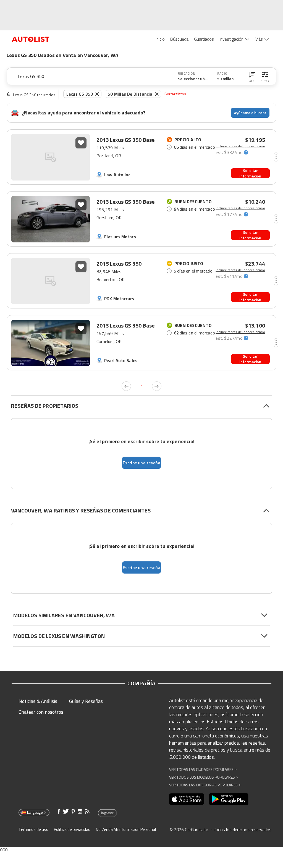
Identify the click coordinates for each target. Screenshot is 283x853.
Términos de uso (33, 829)
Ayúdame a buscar (250, 113)
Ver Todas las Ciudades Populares (203, 769)
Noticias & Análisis (38, 701)
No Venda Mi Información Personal (126, 829)
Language (35, 812)
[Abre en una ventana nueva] (186, 799)
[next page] (156, 386)
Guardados (204, 39)
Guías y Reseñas (86, 701)
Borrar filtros (175, 94)
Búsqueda (179, 39)
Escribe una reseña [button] (142, 462)
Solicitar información (250, 173)
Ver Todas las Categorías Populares (205, 785)
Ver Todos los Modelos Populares (203, 777)
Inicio (160, 39)
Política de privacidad (72, 829)
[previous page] (126, 386)
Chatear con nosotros (41, 712)
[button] (251, 76)
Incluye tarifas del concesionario (240, 146)
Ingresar (107, 813)
